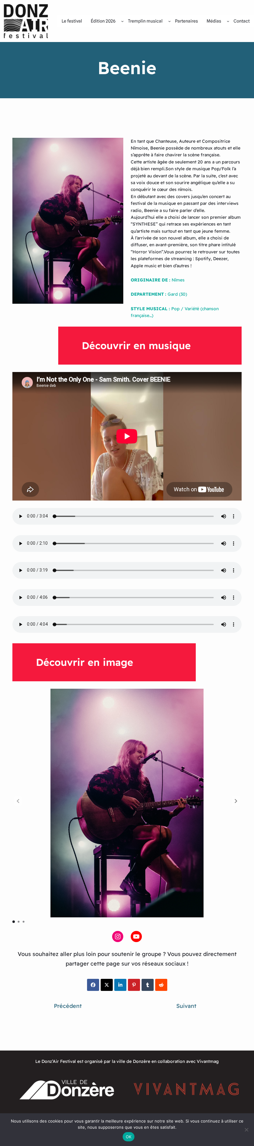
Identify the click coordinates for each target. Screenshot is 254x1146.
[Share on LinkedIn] (120, 985)
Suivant (186, 1005)
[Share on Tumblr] (148, 985)
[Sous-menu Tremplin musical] (169, 21)
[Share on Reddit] (161, 985)
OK (129, 1136)
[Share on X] (107, 985)
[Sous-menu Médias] (228, 21)
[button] (236, 801)
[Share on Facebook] (93, 985)
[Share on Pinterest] (134, 985)
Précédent (68, 1005)
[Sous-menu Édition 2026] (122, 21)
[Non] (246, 1130)
